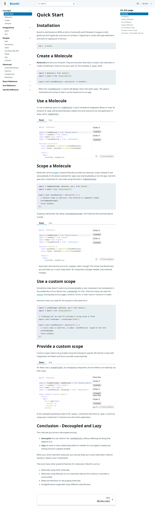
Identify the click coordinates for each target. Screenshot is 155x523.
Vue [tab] (50, 120)
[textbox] (64, 144)
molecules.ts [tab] (50, 127)
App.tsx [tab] (41, 127)
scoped (55, 172)
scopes (40, 294)
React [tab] (41, 120)
